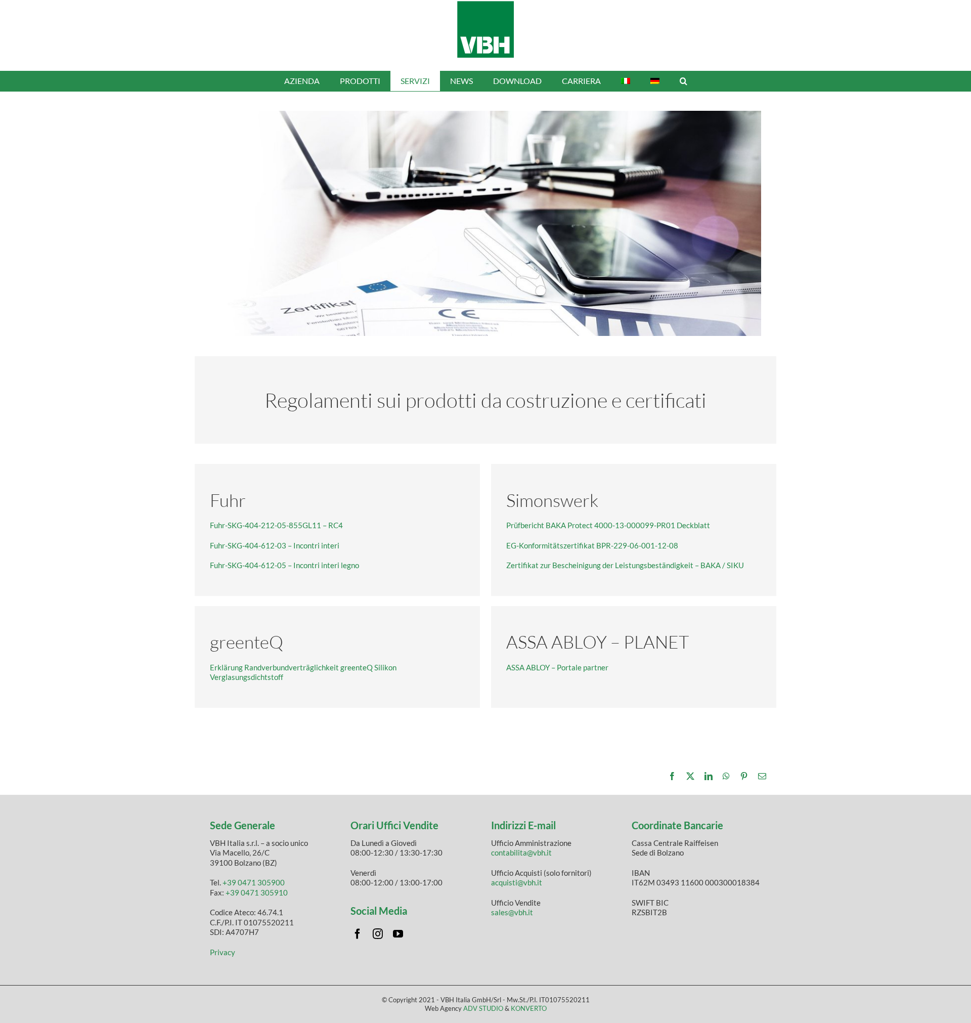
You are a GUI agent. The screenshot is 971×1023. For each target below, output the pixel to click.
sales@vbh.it (512, 912)
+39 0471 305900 (254, 882)
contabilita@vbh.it (521, 852)
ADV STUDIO (483, 1008)
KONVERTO (529, 1008)
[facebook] (357, 934)
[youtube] (398, 934)
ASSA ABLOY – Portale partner (557, 667)
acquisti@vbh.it (516, 882)
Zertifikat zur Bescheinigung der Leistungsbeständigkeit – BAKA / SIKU (625, 565)
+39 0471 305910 (257, 892)
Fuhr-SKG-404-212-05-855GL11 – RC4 (276, 525)
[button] (683, 81)
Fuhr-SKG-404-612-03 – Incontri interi (274, 545)
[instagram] (378, 934)
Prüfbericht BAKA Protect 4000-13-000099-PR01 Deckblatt (608, 525)
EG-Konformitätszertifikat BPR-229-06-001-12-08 (592, 545)
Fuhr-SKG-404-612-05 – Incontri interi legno (284, 565)
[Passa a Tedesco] (655, 81)
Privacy (222, 952)
